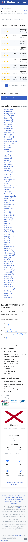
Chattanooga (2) (10, 196)
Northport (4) (9, 143)
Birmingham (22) (10, 110)
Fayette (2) (8, 202)
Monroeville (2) (9, 215)
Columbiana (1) (9, 255)
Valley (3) (7, 183)
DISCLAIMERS (4, 540)
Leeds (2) (7, 213)
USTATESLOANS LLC (18, 535)
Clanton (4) (8, 135)
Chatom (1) (8, 249)
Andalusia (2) (9, 188)
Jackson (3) (8, 173)
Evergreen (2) (9, 200)
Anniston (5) (8, 122)
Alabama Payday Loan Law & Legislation (14, 483)
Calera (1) (7, 242)
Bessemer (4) (9, 133)
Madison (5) (8, 129)
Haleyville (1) (8, 278)
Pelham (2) (8, 226)
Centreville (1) (9, 247)
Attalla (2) (7, 192)
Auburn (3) (8, 158)
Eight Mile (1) (8, 261)
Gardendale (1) (9, 270)
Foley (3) (7, 169)
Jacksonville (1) (9, 289)
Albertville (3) (9, 152)
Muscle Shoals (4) (10, 141)
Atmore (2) (8, 190)
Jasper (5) (8, 126)
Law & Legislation (17, 498)
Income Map (8, 501)
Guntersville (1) (9, 276)
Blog (19, 496)
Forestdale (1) (9, 266)
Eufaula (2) (8, 198)
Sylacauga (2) (9, 230)
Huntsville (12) (9, 116)
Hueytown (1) (8, 287)
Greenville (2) (9, 204)
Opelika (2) (8, 221)
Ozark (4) (7, 145)
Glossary (7, 498)
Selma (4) (7, 150)
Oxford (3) (8, 175)
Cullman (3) (8, 160)
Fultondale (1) (9, 268)
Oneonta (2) (8, 219)
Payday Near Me (18, 499)
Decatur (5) (8, 124)
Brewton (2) (8, 194)
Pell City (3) (8, 177)
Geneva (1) (8, 272)
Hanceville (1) (8, 280)
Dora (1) (7, 259)
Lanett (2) (7, 211)
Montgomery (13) (10, 114)
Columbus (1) (9, 257)
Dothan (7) (8, 118)
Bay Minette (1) (9, 236)
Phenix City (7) (9, 120)
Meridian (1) (8, 297)
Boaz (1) (7, 238)
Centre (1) (7, 245)
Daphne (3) (8, 162)
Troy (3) (7, 181)
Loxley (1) (7, 295)
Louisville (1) (8, 293)
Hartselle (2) (8, 209)
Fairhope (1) (8, 264)
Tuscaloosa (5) (9, 131)
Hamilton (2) (8, 207)
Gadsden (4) (8, 139)
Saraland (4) (8, 148)
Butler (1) (7, 240)
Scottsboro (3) (9, 179)
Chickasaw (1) (9, 251)
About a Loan (8, 499)
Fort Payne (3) (9, 171)
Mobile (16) (8, 112)
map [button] (25, 14)
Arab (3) (7, 154)
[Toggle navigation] (25, 2)
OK (25, 538)
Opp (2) (7, 223)
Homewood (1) (9, 282)
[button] (14, 98)
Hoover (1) (7, 285)
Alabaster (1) (8, 234)
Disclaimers (14, 503)
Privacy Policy (18, 501)
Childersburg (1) (9, 253)
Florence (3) (8, 166)
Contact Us (12, 496)
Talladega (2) (9, 232)
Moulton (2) (8, 217)
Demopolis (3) (9, 164)
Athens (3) (8, 156)
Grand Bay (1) (9, 274)
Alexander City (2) (10, 185)
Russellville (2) (9, 228)
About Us (4, 496)
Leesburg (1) (8, 291)
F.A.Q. (23, 496)
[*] (2, 2)
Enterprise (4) (9, 137)
